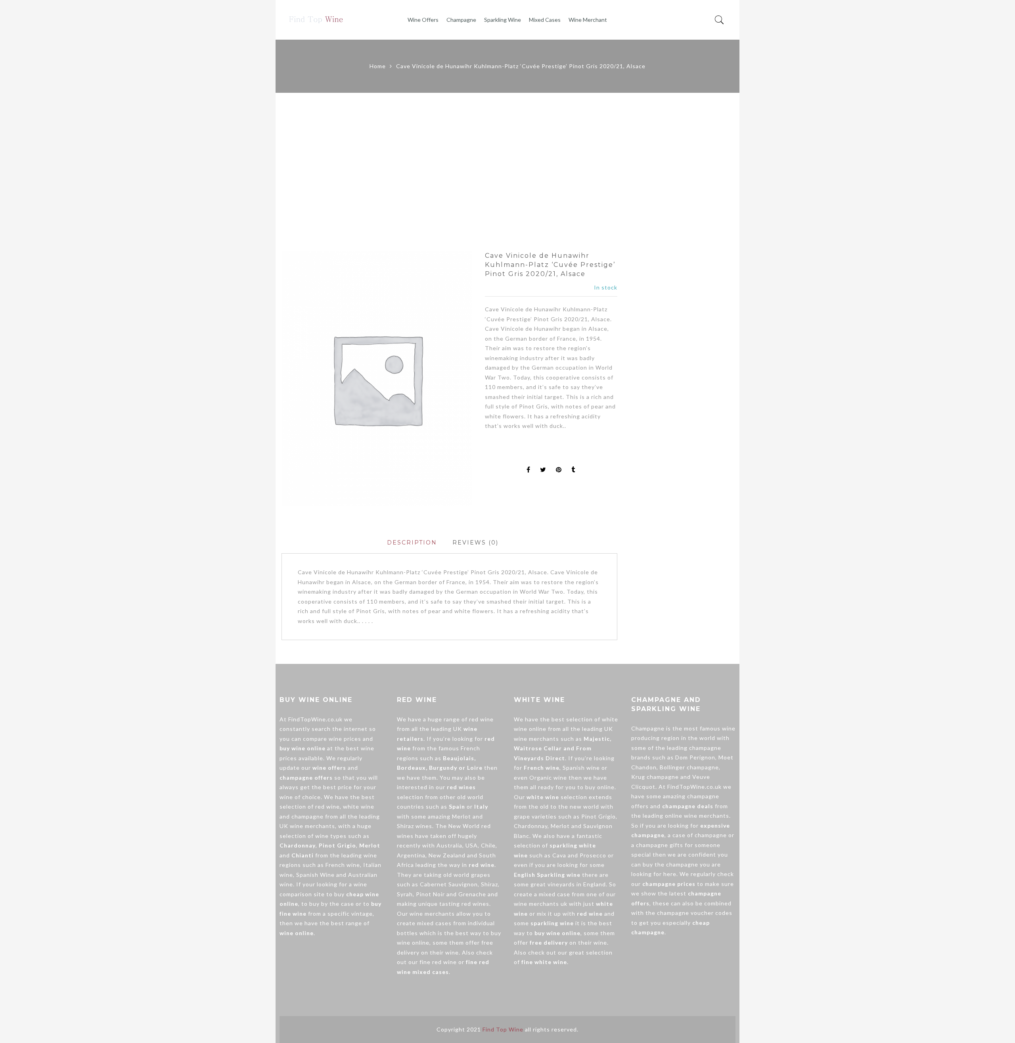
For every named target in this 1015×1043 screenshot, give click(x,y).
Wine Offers (423, 19)
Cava (559, 855)
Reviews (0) (475, 542)
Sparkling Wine (502, 19)
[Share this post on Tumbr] (573, 470)
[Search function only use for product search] (719, 20)
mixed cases (434, 923)
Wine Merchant (588, 19)
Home (378, 66)
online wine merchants (697, 815)
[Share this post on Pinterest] (559, 470)
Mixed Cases (545, 19)
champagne (307, 816)
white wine (358, 806)
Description (412, 542)
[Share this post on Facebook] (528, 470)
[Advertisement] (507, 172)
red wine (327, 806)
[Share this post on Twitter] (543, 470)
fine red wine (438, 962)
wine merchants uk (540, 903)
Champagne (461, 19)
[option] (377, 378)
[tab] (412, 543)
